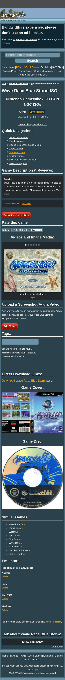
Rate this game (16, 141)
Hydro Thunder (17, 554)
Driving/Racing (37, 112)
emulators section (53, 622)
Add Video (9, 326)
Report (32, 298)
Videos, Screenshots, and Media (25, 145)
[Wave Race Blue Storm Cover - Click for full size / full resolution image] (32, 412)
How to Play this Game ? (32, 124)
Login (12, 67)
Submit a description (16, 215)
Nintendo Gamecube (18, 83)
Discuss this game (18, 163)
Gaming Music (10, 71)
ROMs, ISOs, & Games (27, 67)
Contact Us (36, 659)
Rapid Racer (16, 528)
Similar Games (16, 156)
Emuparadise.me (29, 673)
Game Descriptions (18, 137)
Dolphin (5, 577)
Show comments (32, 641)
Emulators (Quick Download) (23, 159)
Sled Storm (15, 539)
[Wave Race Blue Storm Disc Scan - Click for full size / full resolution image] (32, 477)
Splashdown (16, 535)
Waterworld (15, 546)
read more (26, 203)
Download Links (17, 152)
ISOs (4, 83)
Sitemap (14, 656)
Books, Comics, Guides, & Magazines (37, 71)
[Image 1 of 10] (32, 270)
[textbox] (17, 342)
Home (4, 67)
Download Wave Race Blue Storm (24, 380)
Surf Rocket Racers (19, 550)
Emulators (46, 67)
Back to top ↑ (57, 646)
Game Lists (41, 74)
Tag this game (16, 148)
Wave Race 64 (17, 524)
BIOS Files (57, 67)
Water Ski (14, 532)
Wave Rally (15, 543)
